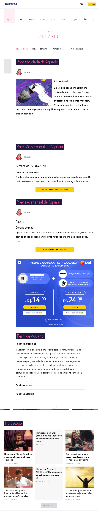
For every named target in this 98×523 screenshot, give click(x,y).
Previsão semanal (40, 48)
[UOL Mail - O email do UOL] (81, 4)
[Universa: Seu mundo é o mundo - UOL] (11, 4)
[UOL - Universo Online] (18, 4)
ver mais (47, 505)
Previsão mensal (59, 48)
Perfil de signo (77, 48)
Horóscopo (49, 31)
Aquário (49, 36)
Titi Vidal (27, 72)
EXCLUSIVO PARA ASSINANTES (55, 189)
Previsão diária (21, 48)
